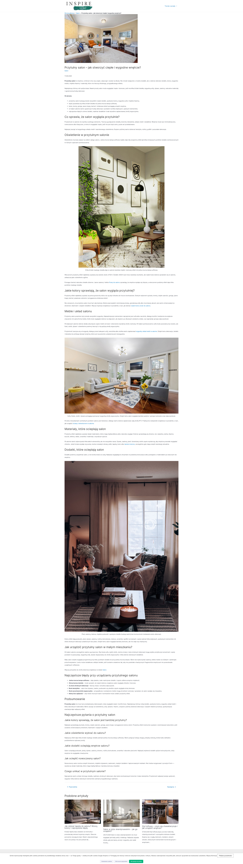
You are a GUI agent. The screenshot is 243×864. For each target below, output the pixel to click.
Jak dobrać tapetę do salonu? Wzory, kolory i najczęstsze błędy (81, 827)
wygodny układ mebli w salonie (146, 331)
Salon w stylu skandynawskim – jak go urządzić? (120, 830)
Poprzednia (72, 787)
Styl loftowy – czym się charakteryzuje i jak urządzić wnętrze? (160, 827)
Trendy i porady (170, 6)
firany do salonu (114, 282)
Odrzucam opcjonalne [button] (121, 861)
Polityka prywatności (225, 855)
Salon (78, 13)
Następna (171, 787)
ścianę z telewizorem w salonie (83, 423)
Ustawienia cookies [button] (106, 861)
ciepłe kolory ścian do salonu (140, 306)
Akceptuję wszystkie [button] (136, 861)
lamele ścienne (130, 444)
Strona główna (69, 13)
